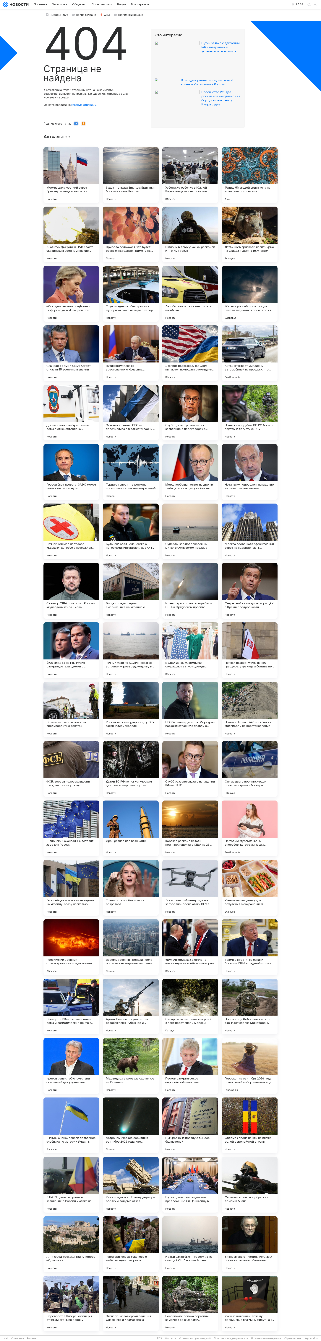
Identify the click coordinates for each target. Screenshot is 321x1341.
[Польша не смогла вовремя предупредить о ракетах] (71, 709)
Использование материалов (266, 1338)
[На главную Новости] (18, 4)
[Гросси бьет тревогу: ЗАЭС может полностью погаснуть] (71, 472)
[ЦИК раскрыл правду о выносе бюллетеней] (190, 1125)
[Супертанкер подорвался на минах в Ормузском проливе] (190, 531)
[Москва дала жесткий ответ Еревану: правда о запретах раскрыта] (71, 175)
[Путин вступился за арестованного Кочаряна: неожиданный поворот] (131, 353)
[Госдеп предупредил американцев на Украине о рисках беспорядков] (131, 591)
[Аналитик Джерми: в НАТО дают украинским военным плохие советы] (71, 234)
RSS (159, 1338)
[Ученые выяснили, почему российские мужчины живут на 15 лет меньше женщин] (250, 1303)
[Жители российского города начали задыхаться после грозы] (250, 294)
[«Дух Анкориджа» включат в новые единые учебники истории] (190, 947)
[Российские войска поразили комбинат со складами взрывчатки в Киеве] (190, 1303)
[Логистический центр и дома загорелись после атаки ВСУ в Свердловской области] (190, 888)
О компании (17, 1338)
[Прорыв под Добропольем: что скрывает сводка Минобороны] (250, 1006)
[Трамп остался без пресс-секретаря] (131, 888)
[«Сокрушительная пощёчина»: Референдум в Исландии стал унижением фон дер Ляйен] (71, 294)
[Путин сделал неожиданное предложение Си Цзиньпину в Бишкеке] (190, 1185)
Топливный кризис (130, 14)
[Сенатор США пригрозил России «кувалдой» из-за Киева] (71, 591)
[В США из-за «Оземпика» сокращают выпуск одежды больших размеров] (190, 650)
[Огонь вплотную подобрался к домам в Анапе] (250, 1185)
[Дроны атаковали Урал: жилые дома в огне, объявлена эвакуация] (71, 412)
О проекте (170, 1338)
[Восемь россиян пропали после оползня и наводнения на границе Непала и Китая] (131, 947)
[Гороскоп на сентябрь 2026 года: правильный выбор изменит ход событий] (250, 1066)
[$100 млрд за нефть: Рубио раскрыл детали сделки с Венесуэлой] (71, 650)
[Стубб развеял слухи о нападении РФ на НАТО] (190, 769)
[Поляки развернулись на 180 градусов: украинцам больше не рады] (250, 650)
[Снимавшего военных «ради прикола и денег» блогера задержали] (250, 769)
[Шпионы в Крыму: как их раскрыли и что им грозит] (190, 234)
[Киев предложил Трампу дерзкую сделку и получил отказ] (131, 1185)
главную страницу (83, 105)
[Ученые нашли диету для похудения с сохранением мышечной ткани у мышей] (250, 888)
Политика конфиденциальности (231, 1338)
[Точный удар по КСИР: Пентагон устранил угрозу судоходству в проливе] (131, 650)
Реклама (31, 1338)
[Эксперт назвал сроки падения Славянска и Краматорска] (131, 1303)
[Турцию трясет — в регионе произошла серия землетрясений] (131, 472)
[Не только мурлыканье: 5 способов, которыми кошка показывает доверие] (250, 828)
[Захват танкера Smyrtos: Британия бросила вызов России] (131, 175)
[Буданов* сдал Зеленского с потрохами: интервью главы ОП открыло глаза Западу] (131, 531)
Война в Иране (86, 14)
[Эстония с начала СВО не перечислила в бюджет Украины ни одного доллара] (131, 412)
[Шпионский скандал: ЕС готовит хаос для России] (71, 828)
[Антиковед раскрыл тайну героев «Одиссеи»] (71, 1244)
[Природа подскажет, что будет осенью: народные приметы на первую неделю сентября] (131, 234)
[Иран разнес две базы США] (131, 828)
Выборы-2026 (59, 14)
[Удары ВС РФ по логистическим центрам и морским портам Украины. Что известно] (131, 769)
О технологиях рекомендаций (195, 1338)
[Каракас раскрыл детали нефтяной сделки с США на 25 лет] (190, 828)
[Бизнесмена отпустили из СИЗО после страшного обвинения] (250, 1244)
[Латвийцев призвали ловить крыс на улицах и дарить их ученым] (250, 234)
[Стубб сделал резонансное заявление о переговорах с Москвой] (190, 412)
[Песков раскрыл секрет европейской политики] (190, 1066)
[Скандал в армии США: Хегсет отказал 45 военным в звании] (71, 353)
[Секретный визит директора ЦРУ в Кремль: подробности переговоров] (250, 591)
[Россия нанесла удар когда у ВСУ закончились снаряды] (131, 709)
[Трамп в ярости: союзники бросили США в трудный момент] (250, 947)
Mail (6, 1338)
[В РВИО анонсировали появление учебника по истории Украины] (71, 1125)
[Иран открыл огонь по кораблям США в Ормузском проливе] (190, 591)
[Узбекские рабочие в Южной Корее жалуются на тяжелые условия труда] (190, 175)
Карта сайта (311, 1338)
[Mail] (5, 4)
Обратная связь (292, 1338)
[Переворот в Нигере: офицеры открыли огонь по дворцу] (71, 1303)
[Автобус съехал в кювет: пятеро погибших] (190, 294)
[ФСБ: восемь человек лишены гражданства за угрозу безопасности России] (71, 769)
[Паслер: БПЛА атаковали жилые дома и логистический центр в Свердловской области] (71, 1006)
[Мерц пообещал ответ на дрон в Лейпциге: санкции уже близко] (190, 472)
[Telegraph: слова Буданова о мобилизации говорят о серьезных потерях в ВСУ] (131, 1244)
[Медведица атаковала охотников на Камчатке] (131, 1066)
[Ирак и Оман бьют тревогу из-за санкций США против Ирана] (190, 1244)
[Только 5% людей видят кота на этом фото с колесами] (250, 175)
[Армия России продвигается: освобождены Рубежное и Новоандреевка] (131, 1006)
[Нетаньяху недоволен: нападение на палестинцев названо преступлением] (250, 472)
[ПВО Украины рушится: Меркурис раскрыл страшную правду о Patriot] (190, 709)
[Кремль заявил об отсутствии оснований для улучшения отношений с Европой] (71, 1066)
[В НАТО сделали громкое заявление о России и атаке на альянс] (71, 1185)
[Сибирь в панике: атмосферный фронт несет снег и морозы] (190, 1006)
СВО (107, 14)
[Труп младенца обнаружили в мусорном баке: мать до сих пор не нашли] (131, 294)
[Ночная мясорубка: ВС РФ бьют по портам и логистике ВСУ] (250, 412)
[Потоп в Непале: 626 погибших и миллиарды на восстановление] (250, 709)
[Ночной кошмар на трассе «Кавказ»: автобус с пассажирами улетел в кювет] (71, 531)
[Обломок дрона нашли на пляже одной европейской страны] (250, 1125)
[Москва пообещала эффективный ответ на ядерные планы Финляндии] (250, 531)
